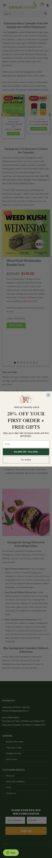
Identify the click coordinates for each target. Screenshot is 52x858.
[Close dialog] (48, 395)
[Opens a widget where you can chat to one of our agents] (11, 853)
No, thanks (26, 460)
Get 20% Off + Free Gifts (26, 452)
